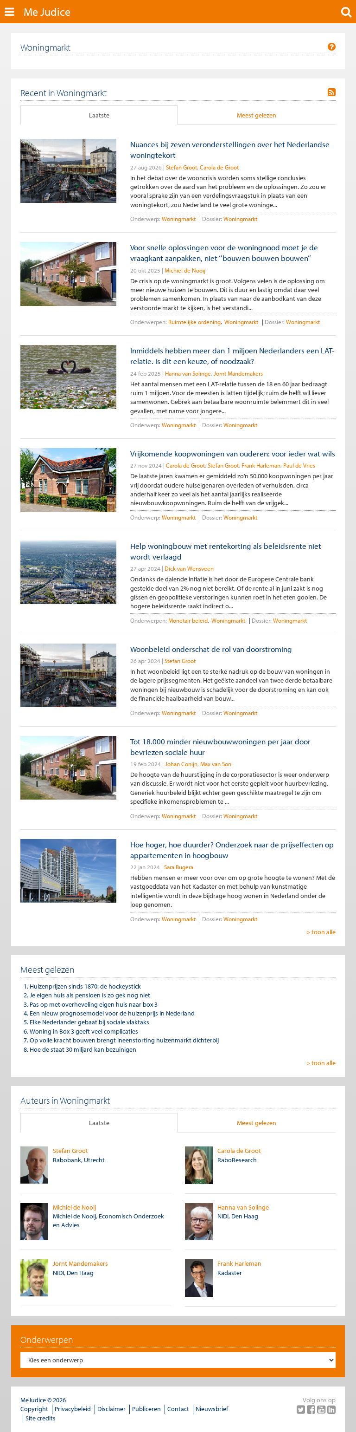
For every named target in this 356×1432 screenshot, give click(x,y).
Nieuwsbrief (212, 1409)
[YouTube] (322, 1409)
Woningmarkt (179, 218)
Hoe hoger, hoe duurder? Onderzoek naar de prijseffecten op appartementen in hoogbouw (232, 850)
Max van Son (215, 764)
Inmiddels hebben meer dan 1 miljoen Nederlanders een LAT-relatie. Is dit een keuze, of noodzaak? (232, 355)
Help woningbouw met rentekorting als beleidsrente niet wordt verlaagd (225, 551)
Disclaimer (111, 1409)
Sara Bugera (178, 867)
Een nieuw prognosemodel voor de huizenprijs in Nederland (112, 1013)
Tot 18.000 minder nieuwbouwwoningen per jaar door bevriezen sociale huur (220, 746)
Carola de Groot (219, 167)
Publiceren (146, 1409)
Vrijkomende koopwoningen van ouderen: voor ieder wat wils (232, 453)
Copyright (34, 1409)
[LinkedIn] (331, 1409)
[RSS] (332, 92)
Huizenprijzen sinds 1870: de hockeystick (85, 986)
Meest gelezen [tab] (256, 115)
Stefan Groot (181, 167)
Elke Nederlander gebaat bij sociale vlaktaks (89, 1022)
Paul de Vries (299, 465)
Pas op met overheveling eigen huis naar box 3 (94, 1004)
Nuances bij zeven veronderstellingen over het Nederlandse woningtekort (230, 149)
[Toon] (332, 47)
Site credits (40, 1418)
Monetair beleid (188, 620)
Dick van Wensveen (189, 568)
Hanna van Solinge (188, 373)
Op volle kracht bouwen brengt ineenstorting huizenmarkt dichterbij (124, 1040)
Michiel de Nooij (185, 270)
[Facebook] (312, 1409)
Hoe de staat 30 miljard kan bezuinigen (83, 1049)
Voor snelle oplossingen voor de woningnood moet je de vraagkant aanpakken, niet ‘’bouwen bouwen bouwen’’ (224, 252)
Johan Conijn (181, 764)
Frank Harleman (261, 465)
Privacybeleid (73, 1409)
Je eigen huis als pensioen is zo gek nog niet (90, 995)
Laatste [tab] (99, 115)
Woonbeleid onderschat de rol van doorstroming (211, 649)
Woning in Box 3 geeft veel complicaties (84, 1031)
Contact (178, 1409)
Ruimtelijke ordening (194, 321)
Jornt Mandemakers (238, 373)
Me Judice (47, 12)
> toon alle (321, 932)
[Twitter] (302, 1409)
